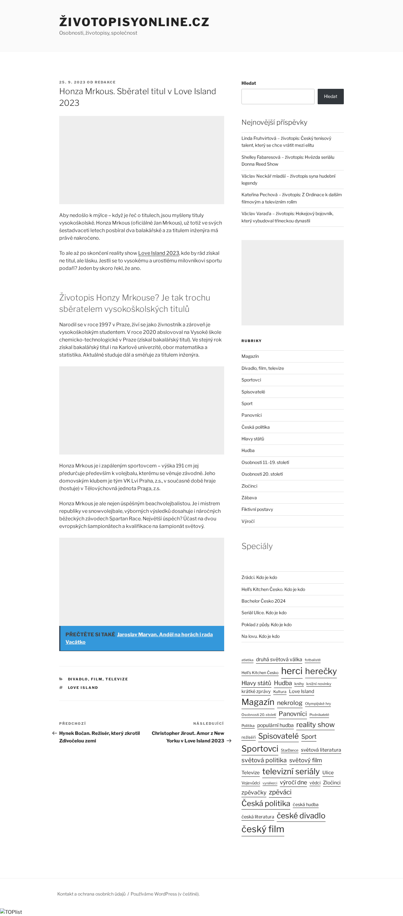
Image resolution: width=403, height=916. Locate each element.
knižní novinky (318, 684)
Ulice (328, 773)
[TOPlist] (11, 912)
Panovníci (251, 415)
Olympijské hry (318, 703)
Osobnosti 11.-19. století (265, 462)
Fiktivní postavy (257, 509)
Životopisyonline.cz (134, 22)
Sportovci (251, 379)
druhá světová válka (279, 659)
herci (292, 670)
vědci (315, 782)
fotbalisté (313, 660)
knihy (299, 683)
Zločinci (249, 486)
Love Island (83, 687)
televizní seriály (291, 771)
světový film (305, 760)
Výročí (247, 521)
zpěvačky (253, 792)
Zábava (249, 497)
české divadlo (301, 815)
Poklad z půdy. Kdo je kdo (266, 624)
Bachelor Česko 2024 (263, 601)
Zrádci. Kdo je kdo (259, 577)
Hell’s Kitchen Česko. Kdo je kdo (273, 589)
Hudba (248, 450)
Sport (247, 403)
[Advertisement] (141, 160)
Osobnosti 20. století (262, 474)
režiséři (248, 737)
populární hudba (275, 725)
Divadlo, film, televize (98, 679)
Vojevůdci (250, 783)
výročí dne (293, 782)
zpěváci (280, 792)
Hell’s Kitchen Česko (260, 672)
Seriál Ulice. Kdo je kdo (264, 612)
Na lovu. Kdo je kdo (260, 636)
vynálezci (270, 783)
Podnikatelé (319, 715)
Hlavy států (252, 438)
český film (262, 828)
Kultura (280, 691)
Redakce (105, 82)
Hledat (248, 83)
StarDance (289, 750)
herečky (321, 671)
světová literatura (321, 750)
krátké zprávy (256, 691)
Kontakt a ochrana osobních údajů (91, 893)
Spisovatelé (253, 391)
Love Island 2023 (158, 253)
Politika (248, 725)
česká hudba (306, 804)
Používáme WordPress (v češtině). (165, 893)
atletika (247, 660)
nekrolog (290, 703)
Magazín (250, 356)
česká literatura (257, 817)
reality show (315, 724)
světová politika (264, 760)
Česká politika (255, 427)
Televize (250, 773)
